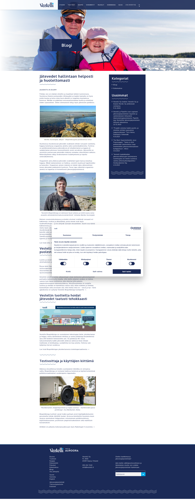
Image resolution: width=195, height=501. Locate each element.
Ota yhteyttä (131, 5)
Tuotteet (71, 5)
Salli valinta (97, 271)
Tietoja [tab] (128, 235)
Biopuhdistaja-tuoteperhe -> (75, 290)
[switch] (86, 263)
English (52, 479)
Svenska (53, 477)
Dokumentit (90, 5)
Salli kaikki (126, 271)
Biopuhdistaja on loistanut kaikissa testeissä (61, 371)
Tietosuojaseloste (56, 484)
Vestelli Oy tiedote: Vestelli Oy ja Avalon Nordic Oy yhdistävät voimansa (125, 104)
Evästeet (53, 486)
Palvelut (101, 5)
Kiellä (68, 271)
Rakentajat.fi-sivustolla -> (85, 427)
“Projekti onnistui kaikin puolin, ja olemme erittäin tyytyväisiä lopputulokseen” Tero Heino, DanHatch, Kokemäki (126, 131)
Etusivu (62, 5)
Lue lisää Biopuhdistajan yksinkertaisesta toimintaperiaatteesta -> (64, 349)
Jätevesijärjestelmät (57, 482)
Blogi (121, 5)
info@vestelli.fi (88, 471)
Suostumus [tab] (67, 235)
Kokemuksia (111, 5)
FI (139, 5)
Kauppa (80, 5)
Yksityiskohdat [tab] (97, 235)
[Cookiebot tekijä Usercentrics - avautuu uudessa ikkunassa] (132, 228)
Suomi (52, 475)
